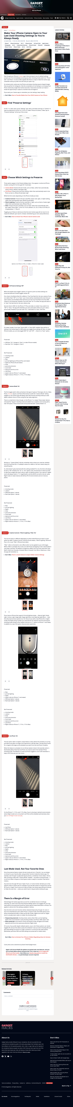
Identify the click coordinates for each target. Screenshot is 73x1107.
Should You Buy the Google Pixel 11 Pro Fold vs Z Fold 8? (62, 420)
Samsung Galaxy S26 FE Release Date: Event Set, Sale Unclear (62, 174)
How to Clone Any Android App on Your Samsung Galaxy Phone (59, 1050)
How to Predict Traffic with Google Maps (59, 1058)
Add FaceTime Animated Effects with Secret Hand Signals (60, 1061)
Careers (47, 1083)
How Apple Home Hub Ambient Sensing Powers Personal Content (62, 114)
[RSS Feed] (11, 1056)
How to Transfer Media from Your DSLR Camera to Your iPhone (29, 95)
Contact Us (22, 1083)
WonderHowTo (4, 14)
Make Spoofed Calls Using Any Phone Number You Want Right (59, 1073)
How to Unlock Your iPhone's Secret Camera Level (26, 216)
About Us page (26, 1052)
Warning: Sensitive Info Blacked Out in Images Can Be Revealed (59, 1077)
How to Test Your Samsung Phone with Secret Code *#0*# (59, 1065)
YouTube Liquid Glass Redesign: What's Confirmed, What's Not (61, 214)
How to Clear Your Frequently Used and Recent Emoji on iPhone (59, 1069)
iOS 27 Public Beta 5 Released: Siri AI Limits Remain (61, 381)
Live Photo (8, 191)
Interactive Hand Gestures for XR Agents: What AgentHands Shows (62, 305)
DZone (68, 1096)
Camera (21, 76)
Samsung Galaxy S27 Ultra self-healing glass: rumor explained (62, 67)
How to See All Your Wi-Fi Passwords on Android (59, 1042)
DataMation (47, 1096)
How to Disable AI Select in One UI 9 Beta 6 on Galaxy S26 (62, 343)
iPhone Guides (38, 18)
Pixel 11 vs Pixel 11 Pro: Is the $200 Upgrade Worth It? (62, 285)
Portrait (10, 394)
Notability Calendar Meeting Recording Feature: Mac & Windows (62, 325)
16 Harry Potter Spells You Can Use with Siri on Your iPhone (60, 1054)
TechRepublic (28, 1096)
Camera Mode (9, 188)
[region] (28, 135)
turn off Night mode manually (14, 815)
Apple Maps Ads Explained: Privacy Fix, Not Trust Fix (62, 267)
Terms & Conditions (6, 1083)
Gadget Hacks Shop (10, 18)
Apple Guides (19, 18)
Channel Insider (58, 1096)
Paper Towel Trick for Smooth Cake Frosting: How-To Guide (61, 404)
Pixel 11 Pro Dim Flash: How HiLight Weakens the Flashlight (62, 232)
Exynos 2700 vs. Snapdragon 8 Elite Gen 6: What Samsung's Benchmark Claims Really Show (62, 47)
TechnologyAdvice (15, 1096)
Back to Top (65, 1086)
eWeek (37, 1096)
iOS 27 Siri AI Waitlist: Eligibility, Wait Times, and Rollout (62, 152)
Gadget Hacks (11, 14)
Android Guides (29, 18)
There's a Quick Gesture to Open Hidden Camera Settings (28, 555)
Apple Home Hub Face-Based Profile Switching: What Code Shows (62, 247)
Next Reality (18, 14)
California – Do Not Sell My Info (33, 1083)
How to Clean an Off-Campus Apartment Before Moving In (61, 361)
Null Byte (24, 14)
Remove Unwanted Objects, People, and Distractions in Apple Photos (59, 1046)
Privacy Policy (15, 1083)
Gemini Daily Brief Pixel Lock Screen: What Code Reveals (62, 132)
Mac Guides (46, 18)
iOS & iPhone (36, 10)
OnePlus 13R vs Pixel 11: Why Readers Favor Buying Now (62, 195)
